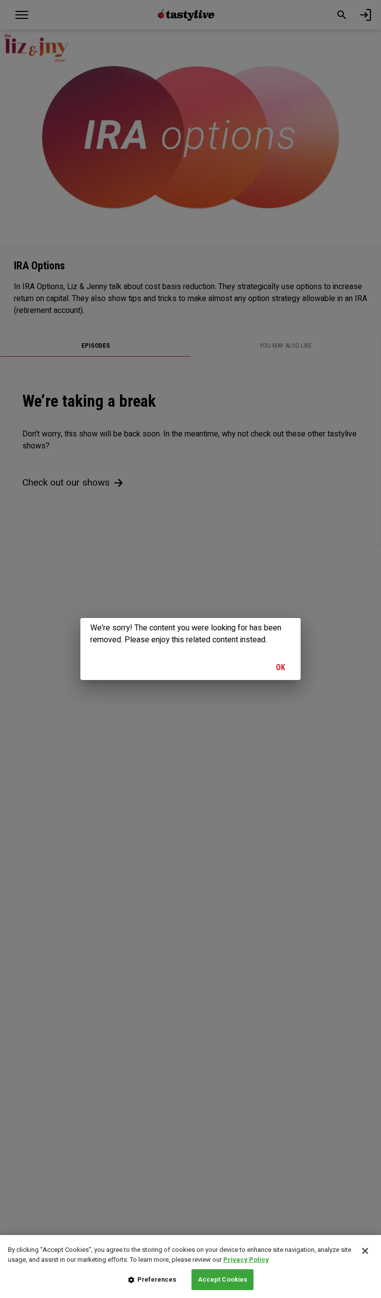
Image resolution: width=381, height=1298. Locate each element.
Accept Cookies (223, 1279)
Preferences (156, 1279)
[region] (190, 1266)
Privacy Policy (246, 1259)
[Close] (365, 1251)
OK (281, 667)
